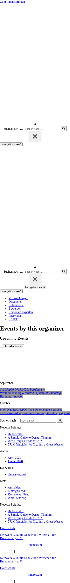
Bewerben (15, 308)
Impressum (35, 544)
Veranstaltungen (18, 298)
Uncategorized (17, 474)
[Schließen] (35, 136)
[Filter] (1, 347)
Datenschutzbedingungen (31, 551)
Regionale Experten (21, 312)
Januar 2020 (15, 461)
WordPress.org (17, 498)
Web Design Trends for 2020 (25, 441)
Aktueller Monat (13, 346)
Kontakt (13, 319)
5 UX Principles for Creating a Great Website (35, 444)
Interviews (15, 315)
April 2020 (14, 457)
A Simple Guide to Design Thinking (30, 437)
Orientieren (15, 301)
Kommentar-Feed (18, 494)
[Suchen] (35, 124)
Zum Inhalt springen (12, 1)
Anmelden (14, 487)
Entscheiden (16, 305)
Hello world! (16, 434)
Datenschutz (7, 528)
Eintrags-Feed (16, 491)
